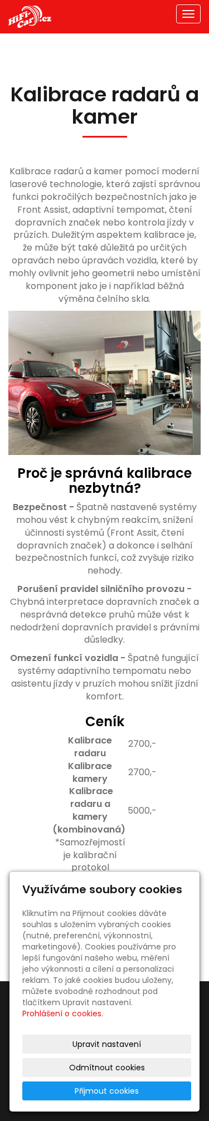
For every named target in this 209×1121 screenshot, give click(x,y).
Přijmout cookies (107, 1090)
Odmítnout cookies (107, 1067)
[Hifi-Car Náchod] (29, 15)
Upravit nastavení (106, 1044)
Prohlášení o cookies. (62, 1013)
